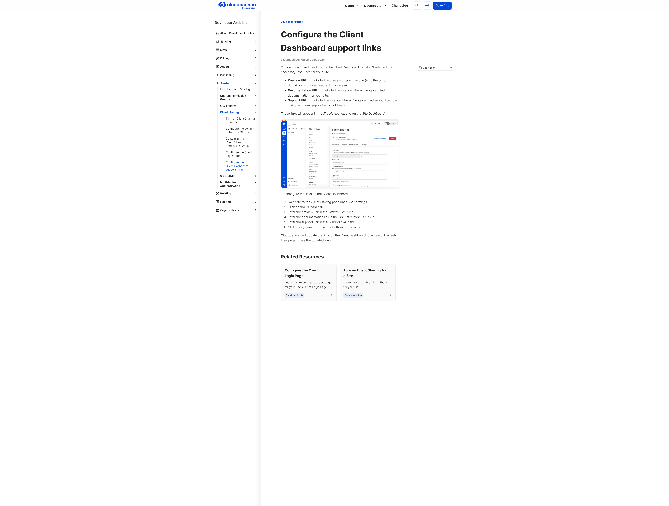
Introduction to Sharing (235, 89)
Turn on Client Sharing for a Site (240, 120)
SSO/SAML (227, 176)
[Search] (417, 5)
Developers (373, 5)
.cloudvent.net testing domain (324, 85)
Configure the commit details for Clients (240, 130)
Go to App (442, 5)
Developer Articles (292, 21)
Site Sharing (228, 105)
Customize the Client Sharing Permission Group (237, 142)
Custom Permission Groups (233, 97)
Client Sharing (229, 112)
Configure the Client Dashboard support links (237, 165)
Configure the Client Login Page (239, 154)
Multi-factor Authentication (230, 184)
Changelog (400, 5)
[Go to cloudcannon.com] (237, 5)
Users (349, 5)
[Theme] (427, 5)
